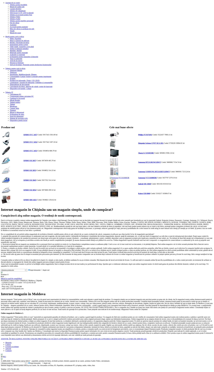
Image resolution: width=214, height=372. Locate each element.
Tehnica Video (15, 17)
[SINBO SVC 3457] (6, 137)
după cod (46, 270)
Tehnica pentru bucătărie (18, 5)
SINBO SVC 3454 (30, 142)
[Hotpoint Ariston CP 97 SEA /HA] (112, 147)
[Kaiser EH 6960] (114, 197)
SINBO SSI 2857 (29, 161)
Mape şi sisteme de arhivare (19, 41)
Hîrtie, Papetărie (15, 39)
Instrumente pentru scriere (19, 45)
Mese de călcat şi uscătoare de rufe (22, 29)
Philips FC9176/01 (145, 135)
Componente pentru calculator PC (22, 96)
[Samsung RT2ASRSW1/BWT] (114, 165)
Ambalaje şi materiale (17, 55)
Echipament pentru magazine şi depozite (24, 57)
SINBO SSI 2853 (29, 170)
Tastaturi (13, 110)
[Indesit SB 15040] (113, 188)
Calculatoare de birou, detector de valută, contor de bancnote (31, 87)
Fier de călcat (14, 23)
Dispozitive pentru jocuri (18, 120)
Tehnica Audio (15, 19)
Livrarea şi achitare (12, 347)
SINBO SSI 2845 (29, 180)
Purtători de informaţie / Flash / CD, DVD (24, 80)
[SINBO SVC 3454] (6, 145)
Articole (8, 349)
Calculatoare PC (15, 94)
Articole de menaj (16, 61)
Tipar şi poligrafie (16, 59)
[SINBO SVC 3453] (6, 154)
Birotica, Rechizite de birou (19, 43)
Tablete (12, 104)
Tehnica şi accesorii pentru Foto (21, 15)
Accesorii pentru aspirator (19, 27)
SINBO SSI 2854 (29, 190)
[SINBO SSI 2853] (6, 174)
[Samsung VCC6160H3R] (119, 178)
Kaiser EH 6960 (144, 193)
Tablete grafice (15, 102)
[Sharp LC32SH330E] (114, 157)
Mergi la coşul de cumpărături (11, 278)
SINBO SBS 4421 (30, 200)
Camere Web (14, 108)
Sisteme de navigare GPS (19, 118)
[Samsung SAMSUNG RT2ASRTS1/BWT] (114, 175)
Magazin (8, 343)
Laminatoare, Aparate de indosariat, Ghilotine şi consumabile (31, 82)
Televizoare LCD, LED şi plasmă (21, 13)
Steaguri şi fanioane (17, 63)
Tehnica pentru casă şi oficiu (15, 68)
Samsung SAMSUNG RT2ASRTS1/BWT (154, 172)
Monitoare (13, 106)
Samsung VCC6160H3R (147, 178)
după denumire (35, 270)
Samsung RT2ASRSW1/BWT (149, 162)
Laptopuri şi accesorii (17, 98)
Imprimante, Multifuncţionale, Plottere (23, 74)
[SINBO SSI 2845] (6, 184)
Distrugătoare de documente (20, 85)
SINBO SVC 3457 (30, 135)
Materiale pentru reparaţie (19, 53)
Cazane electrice (15, 9)
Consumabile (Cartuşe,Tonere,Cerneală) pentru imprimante (30, 76)
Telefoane (13, 72)
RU (4, 357)
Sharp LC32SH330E (146, 153)
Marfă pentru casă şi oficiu (14, 37)
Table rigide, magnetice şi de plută (22, 47)
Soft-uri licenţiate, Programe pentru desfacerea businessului (30, 65)
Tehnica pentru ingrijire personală (21, 21)
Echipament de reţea (17, 114)
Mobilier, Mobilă (16, 51)
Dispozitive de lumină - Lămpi (20, 89)
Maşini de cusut (15, 33)
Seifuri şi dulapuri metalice (19, 49)
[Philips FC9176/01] (114, 137)
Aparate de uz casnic (12, 3)
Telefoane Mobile (16, 70)
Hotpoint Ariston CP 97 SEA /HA (150, 143)
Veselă (12, 31)
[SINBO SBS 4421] (6, 203)
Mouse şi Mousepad (17, 112)
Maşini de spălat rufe (17, 7)
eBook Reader (15, 100)
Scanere (12, 78)
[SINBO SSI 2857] (6, 164)
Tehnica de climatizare (18, 11)
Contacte (8, 351)
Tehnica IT (9, 92)
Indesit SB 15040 (144, 184)
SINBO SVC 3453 (30, 151)
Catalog (8, 345)
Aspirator (13, 25)
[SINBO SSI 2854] (6, 194)
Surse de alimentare (17, 116)
